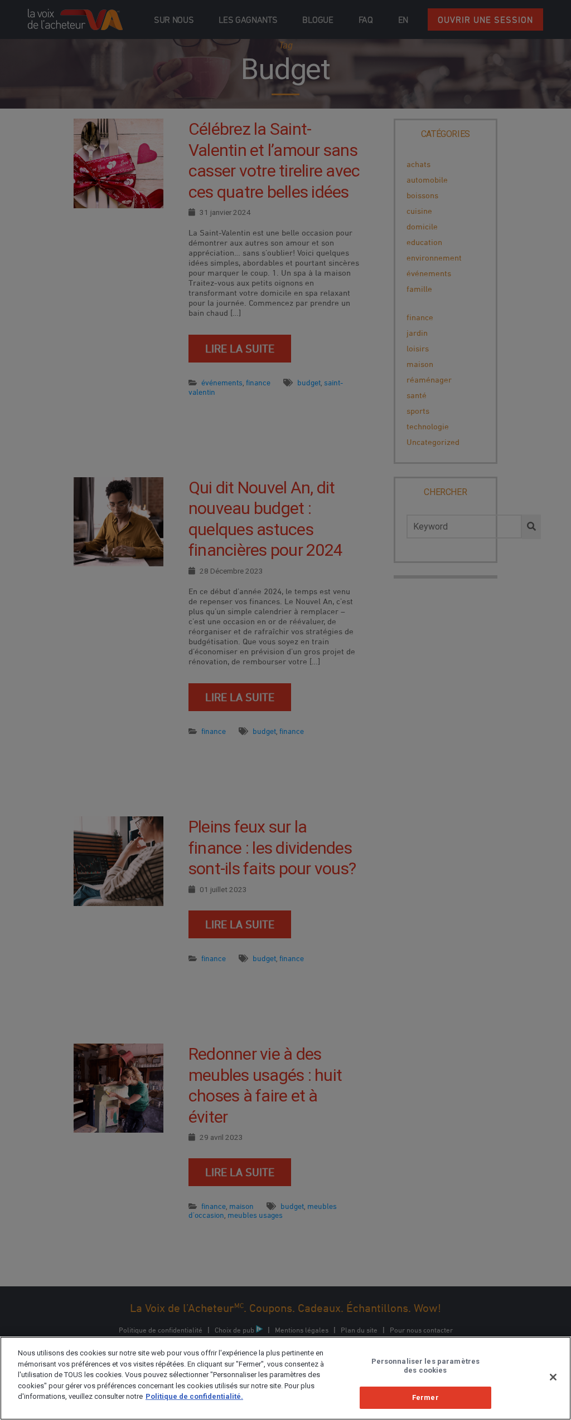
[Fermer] (553, 1377)
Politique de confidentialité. (194, 1396)
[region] (285, 1378)
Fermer (425, 1397)
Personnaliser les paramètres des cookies (425, 1365)
